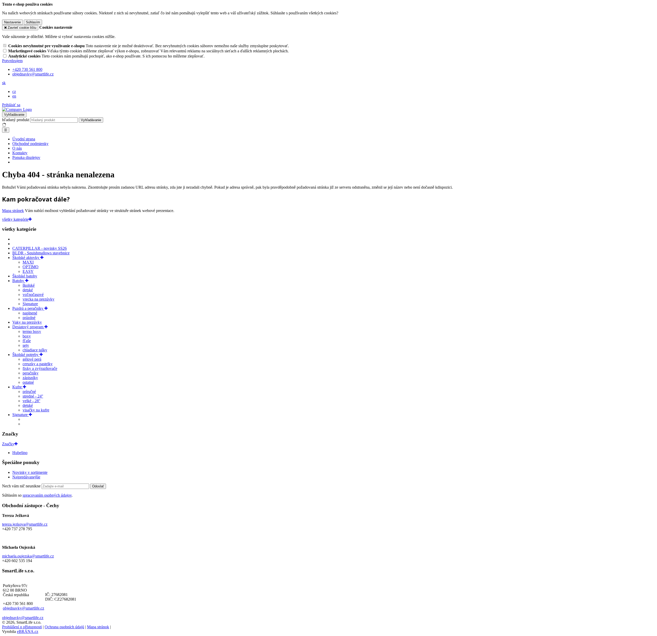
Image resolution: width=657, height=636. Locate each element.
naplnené (30, 313)
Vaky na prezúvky (27, 322)
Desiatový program (28, 327)
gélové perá (32, 359)
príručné (29, 391)
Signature (30, 304)
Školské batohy (24, 276)
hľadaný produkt (15, 120)
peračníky (30, 373)
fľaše (27, 341)
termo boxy (32, 331)
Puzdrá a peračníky (28, 308)
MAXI (28, 262)
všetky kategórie (15, 219)
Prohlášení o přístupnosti (22, 627)
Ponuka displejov (26, 157)
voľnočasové (33, 294)
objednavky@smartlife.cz (23, 608)
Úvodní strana (23, 139)
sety (26, 345)
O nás (17, 148)
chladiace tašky (35, 350)
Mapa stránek (13, 210)
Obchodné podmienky (30, 143)
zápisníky (30, 377)
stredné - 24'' (33, 396)
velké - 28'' (31, 401)
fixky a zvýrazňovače (40, 368)
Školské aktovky (26, 257)
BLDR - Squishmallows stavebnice (41, 253)
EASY (28, 271)
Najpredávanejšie (26, 477)
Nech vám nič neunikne (22, 486)
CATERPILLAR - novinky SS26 (39, 248)
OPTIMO (30, 267)
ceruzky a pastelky (38, 364)
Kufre (17, 387)
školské (29, 285)
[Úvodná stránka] (17, 109)
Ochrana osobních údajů (64, 627)
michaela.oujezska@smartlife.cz (28, 556)
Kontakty (19, 153)
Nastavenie (12, 22)
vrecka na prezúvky (38, 299)
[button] (4, 83)
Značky (8, 444)
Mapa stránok (98, 627)
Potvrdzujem (12, 61)
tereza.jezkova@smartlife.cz (24, 524)
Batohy (18, 280)
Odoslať (98, 486)
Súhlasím (33, 22)
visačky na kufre (36, 410)
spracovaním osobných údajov (47, 495)
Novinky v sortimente (29, 472)
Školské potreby (26, 354)
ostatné (28, 382)
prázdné (29, 317)
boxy (27, 336)
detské (28, 290)
